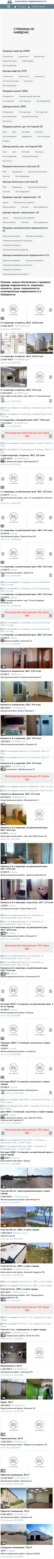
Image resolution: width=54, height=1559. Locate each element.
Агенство (6, 176)
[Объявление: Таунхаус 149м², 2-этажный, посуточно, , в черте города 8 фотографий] (14, 1040)
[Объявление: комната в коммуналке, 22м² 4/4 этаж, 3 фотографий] (27, 702)
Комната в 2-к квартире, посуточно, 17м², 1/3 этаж (27, 903)
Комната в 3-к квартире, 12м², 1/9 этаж (21, 738)
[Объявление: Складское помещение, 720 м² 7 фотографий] (27, 1545)
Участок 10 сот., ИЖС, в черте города (20, 1266)
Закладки (22, 7)
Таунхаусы (39, 132)
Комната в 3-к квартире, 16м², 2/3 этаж (21, 763)
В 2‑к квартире (8, 101)
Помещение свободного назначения (17, 241)
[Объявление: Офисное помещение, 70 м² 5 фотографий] (27, 1508)
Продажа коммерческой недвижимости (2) (25, 229)
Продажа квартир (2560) (16, 51)
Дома (5, 132)
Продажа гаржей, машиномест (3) (21, 197)
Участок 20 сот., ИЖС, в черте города (20, 1230)
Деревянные (27, 136)
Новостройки (27, 61)
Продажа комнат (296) (15, 91)
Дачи (14, 132)
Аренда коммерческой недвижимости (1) (25, 255)
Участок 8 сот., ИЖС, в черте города (19, 1289)
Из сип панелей (43, 136)
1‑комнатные (8, 56)
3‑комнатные (39, 56)
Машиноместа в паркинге (24, 202)
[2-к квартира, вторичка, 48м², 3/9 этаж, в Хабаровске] (14, 387)
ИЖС (5, 172)
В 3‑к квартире (25, 101)
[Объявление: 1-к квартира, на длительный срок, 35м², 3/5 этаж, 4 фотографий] (14, 489)
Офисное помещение (11, 236)
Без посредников (10, 65)
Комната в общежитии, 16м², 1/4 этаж (20, 794)
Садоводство (17, 172)
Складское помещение (12, 245)
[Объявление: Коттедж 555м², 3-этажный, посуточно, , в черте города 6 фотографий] (14, 1079)
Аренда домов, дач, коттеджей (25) (22, 146)
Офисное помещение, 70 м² (15, 1511)
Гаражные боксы (9, 207)
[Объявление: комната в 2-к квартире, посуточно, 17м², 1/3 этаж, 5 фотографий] (27, 900)
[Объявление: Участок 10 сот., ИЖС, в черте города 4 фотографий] (27, 1263)
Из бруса (6, 141)
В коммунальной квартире (29, 96)
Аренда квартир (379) (14, 71)
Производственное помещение (15, 250)
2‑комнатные (23, 56)
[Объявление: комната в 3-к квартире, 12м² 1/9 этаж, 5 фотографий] (27, 736)
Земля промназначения (37, 172)
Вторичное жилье (10, 61)
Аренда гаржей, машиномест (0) (20, 212)
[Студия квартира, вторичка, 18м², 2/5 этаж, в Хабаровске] (27, 446)
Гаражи (5, 202)
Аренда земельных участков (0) (20, 182)
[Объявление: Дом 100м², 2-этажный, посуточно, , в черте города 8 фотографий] (27, 1102)
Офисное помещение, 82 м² (15, 1475)
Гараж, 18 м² (7, 1402)
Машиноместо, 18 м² (11, 1366)
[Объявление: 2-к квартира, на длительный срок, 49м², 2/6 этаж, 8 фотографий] (14, 528)
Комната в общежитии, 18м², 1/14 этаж (21, 671)
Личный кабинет (38, 7)
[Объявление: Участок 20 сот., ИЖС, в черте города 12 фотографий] (27, 1227)
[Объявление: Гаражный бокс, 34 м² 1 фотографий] (27, 1436)
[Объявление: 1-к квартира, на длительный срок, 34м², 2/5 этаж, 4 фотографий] (14, 564)
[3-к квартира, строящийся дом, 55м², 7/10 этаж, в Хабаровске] (27, 410)
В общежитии (8, 96)
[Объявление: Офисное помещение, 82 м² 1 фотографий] (27, 1472)
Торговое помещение (34, 236)
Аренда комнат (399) (14, 106)
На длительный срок (11, 81)
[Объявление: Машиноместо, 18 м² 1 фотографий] (27, 1363)
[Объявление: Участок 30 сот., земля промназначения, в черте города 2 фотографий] (27, 1188)
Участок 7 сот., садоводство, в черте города (23, 1330)
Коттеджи (25, 132)
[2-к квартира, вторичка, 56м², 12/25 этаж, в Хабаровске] (14, 320)
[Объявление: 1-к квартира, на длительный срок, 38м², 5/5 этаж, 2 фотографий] (27, 625)
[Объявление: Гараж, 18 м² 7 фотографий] (27, 1399)
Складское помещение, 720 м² (16, 1548)
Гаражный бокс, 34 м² (12, 1439)
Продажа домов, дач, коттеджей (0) (22, 127)
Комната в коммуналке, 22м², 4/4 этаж (21, 705)
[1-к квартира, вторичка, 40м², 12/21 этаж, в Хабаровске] (14, 354)
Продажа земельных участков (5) (20, 166)
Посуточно (28, 81)
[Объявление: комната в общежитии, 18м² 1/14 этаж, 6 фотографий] (27, 668)
